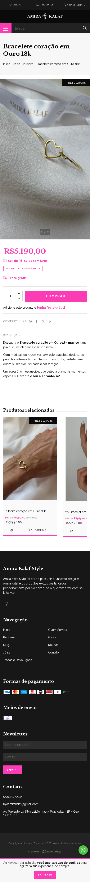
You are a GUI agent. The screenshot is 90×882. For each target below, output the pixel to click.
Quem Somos (57, 629)
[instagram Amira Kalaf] (6, 603)
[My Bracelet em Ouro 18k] (72, 531)
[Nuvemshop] (45, 852)
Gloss (52, 637)
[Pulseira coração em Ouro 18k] (12, 530)
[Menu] (6, 28)
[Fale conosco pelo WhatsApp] (83, 850)
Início (6, 64)
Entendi (45, 874)
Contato (53, 652)
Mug (6, 645)
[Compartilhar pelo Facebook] (36, 321)
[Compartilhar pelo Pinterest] (50, 321)
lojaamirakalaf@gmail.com (21, 804)
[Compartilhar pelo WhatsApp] (30, 321)
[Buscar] (84, 28)
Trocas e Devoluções (17, 660)
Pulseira (28, 64)
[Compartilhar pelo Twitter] (43, 321)
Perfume (8, 637)
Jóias (16, 64)
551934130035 (12, 796)
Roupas (53, 645)
